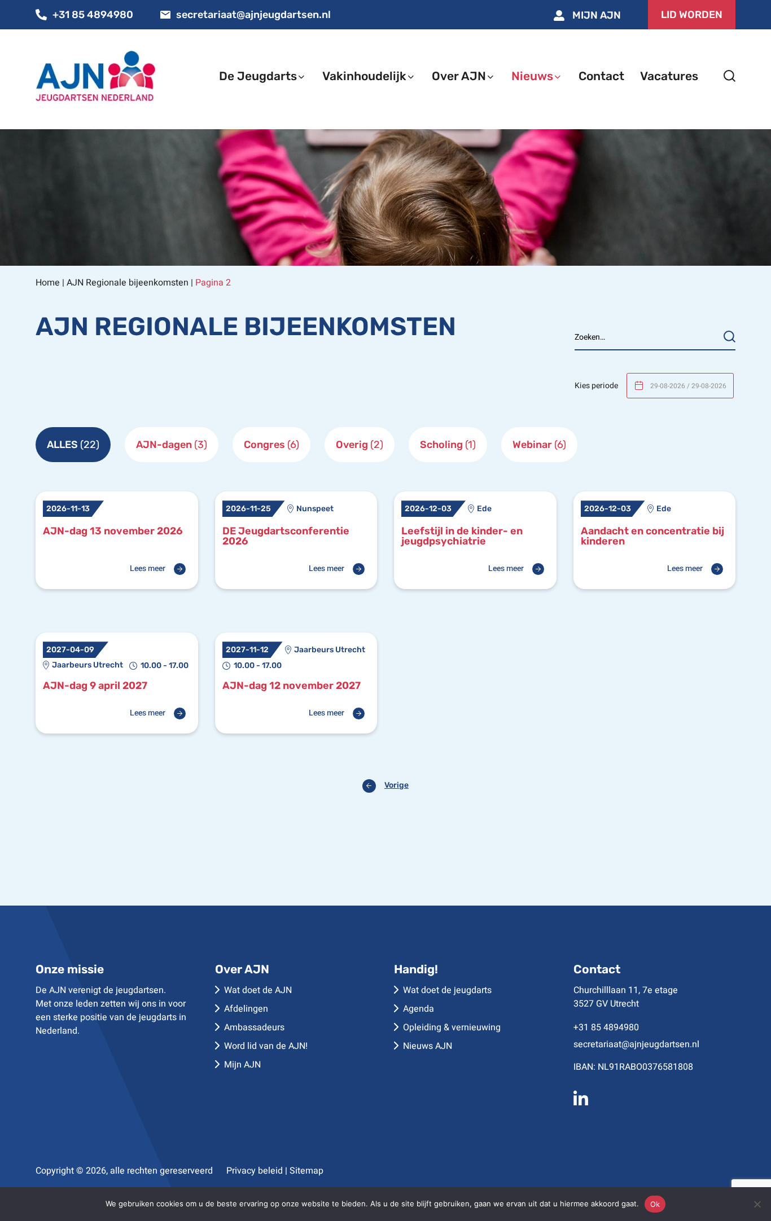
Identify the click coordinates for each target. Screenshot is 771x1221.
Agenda (418, 1009)
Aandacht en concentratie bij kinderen (652, 536)
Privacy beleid (254, 1171)
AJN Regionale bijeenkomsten (128, 282)
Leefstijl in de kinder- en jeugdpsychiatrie (462, 536)
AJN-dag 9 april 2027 (95, 685)
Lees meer (147, 568)
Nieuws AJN (427, 1046)
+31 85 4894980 (92, 14)
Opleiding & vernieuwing (452, 1027)
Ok (655, 1204)
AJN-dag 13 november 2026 (112, 531)
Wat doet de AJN (258, 990)
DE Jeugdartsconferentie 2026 (285, 536)
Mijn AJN (595, 15)
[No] (757, 1204)
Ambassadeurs (254, 1027)
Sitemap (306, 1171)
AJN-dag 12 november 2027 (291, 685)
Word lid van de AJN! (266, 1046)
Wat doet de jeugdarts (447, 990)
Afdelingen (246, 1009)
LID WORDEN (691, 14)
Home (48, 282)
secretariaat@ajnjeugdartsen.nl (253, 14)
